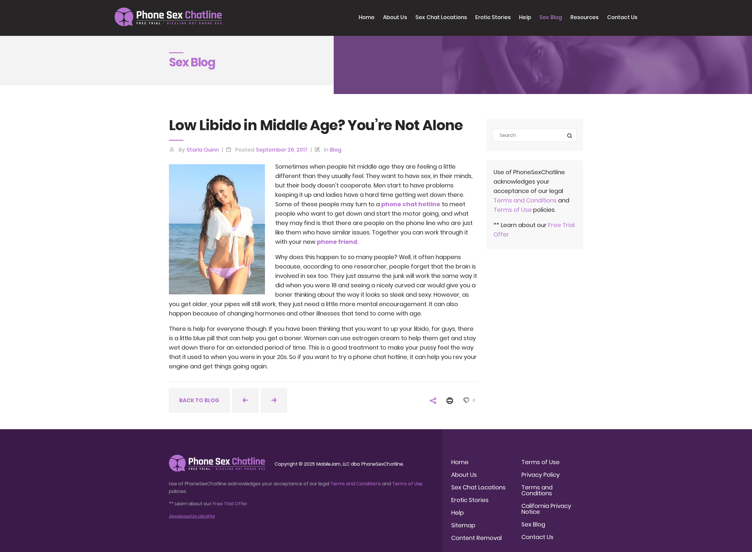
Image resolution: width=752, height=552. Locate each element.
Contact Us (622, 17)
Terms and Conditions (525, 200)
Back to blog (199, 400)
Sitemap (463, 525)
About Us (395, 17)
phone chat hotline (410, 204)
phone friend (337, 242)
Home (367, 17)
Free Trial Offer (230, 503)
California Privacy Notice (546, 509)
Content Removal (476, 538)
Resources (584, 17)
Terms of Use (513, 210)
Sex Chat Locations (441, 17)
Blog (335, 149)
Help (525, 17)
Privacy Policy (540, 475)
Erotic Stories (493, 17)
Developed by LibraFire (192, 516)
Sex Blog (550, 17)
